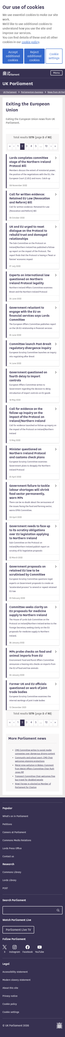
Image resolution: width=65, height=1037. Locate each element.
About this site (10, 988)
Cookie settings (54, 56)
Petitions (7, 824)
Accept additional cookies (13, 56)
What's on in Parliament (15, 816)
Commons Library (11, 872)
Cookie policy (9, 1004)
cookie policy (30, 42)
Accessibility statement (15, 971)
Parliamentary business (32, 92)
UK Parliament (17, 83)
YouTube (39, 952)
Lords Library (9, 880)
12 (46, 146)
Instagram (14, 952)
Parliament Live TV (18, 930)
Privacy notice (10, 996)
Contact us (8, 856)
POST (5, 888)
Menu (56, 72)
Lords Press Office (12, 848)
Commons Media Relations (16, 840)
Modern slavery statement (16, 980)
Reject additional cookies (34, 56)
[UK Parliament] (11, 73)
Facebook (27, 952)
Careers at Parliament (14, 832)
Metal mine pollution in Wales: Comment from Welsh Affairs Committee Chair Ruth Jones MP (34, 768)
